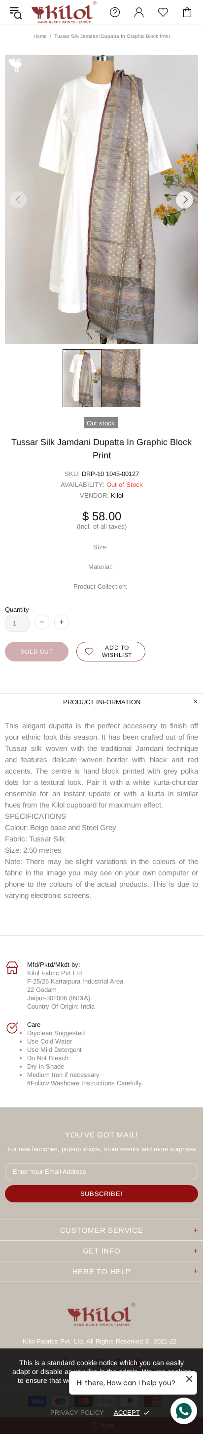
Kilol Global (64, 12)
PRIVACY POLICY (77, 1412)
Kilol (117, 495)
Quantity (17, 609)
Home (40, 36)
